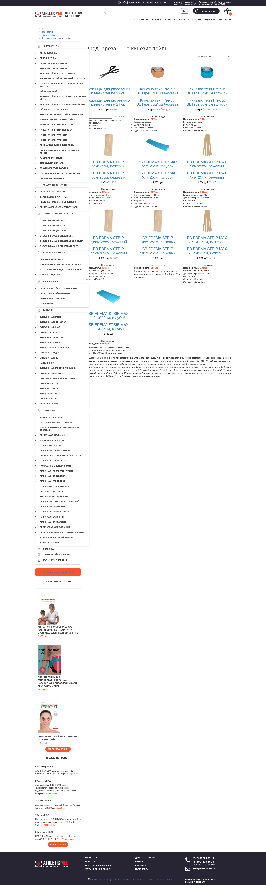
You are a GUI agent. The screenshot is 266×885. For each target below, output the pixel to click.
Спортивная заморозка (52, 192)
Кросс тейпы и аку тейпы (53, 68)
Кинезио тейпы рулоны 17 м (54, 135)
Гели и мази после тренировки (56, 471)
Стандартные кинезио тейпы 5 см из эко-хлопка (62, 85)
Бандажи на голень (50, 358)
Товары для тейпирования (54, 168)
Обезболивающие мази (52, 225)
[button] (134, 19)
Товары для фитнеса (54, 252)
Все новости (57, 844)
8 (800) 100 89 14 (183, 2)
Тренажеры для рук (50, 275)
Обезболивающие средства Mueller (59, 246)
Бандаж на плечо (49, 332)
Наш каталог (92, 858)
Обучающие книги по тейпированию (60, 173)
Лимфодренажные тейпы (53, 63)
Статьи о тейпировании (98, 869)
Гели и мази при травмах (53, 461)
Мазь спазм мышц (49, 542)
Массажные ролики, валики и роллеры (61, 270)
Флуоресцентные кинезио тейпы (57, 119)
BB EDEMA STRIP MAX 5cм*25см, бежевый (207, 163)
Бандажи (48, 310)
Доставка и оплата (163, 19)
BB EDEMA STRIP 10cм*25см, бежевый (158, 239)
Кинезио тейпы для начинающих (57, 73)
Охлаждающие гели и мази (54, 197)
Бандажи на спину (50, 342)
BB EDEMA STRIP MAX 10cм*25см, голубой (109, 315)
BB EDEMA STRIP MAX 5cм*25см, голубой (158, 163)
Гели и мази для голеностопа (56, 512)
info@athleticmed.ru (133, 2)
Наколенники (47, 363)
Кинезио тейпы (51, 46)
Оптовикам (49, 549)
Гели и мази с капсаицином (55, 486)
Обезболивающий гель (52, 220)
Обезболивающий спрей (53, 231)
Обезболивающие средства (58, 213)
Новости (183, 19)
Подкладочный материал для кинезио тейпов (60, 151)
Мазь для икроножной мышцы (56, 537)
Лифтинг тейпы (48, 58)
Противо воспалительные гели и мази (60, 456)
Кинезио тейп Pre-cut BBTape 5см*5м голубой (207, 90)
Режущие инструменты (52, 298)
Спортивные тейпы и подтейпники (58, 288)
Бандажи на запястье (51, 337)
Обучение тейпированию (56, 554)
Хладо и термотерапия (55, 185)
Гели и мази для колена (52, 507)
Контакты (225, 19)
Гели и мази (49, 410)
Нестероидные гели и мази (54, 496)
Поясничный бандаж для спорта (57, 378)
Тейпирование (50, 281)
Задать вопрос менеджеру (59, 572)
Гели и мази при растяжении (55, 450)
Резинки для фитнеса (51, 259)
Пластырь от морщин (51, 158)
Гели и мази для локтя (52, 517)
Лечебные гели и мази (51, 491)
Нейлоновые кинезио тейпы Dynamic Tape (62, 114)
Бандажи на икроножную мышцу (58, 368)
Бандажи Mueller (49, 383)
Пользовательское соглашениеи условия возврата (201, 880)
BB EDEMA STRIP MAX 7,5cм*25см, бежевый (207, 239)
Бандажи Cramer (49, 388)
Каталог (144, 19)
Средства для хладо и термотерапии (59, 207)
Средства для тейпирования (55, 293)
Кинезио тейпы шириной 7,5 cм (56, 125)
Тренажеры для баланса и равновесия (60, 264)
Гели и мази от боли (50, 445)
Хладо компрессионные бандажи (58, 202)
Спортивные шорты (50, 404)
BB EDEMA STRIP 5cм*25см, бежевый (108, 163)
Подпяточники (48, 399)
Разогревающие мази (51, 417)
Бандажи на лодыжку (51, 373)
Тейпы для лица (48, 53)
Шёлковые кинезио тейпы (54, 109)
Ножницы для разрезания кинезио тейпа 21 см (108, 90)
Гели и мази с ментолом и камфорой (59, 501)
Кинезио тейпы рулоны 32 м (54, 140)
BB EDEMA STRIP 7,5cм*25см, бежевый (108, 239)
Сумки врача (46, 303)
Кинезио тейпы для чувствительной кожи (62, 104)
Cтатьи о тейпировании (55, 560)
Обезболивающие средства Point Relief (61, 241)
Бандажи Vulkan (48, 393)
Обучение (210, 19)
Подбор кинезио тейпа (52, 178)
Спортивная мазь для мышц (55, 527)
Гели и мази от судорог (52, 476)
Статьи (196, 19)
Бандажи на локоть (50, 327)
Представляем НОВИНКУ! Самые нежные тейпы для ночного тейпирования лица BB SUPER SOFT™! (58, 822)
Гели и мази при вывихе (52, 481)
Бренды (139, 862)
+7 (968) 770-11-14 (160, 2)
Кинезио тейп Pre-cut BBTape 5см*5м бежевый (157, 90)
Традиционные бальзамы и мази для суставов (59, 428)
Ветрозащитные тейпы (52, 163)
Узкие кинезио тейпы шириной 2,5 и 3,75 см (62, 78)
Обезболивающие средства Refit (57, 236)
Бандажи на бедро (50, 353)
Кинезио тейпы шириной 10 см (56, 130)
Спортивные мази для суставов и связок (62, 532)
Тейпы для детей (48, 91)
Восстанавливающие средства (57, 422)
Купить (120, 116)
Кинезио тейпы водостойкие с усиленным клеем (63, 97)
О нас (129, 19)
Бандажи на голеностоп (53, 322)
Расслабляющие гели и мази (55, 466)
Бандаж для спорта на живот (55, 348)
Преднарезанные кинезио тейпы (57, 145)
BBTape (154, 119)
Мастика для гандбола (52, 440)
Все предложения (58, 749)
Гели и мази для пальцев (53, 522)
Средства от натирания (52, 435)
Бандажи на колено (50, 317)
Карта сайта (141, 869)
